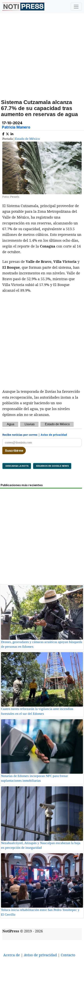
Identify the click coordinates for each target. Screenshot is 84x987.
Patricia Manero (16, 127)
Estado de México (27, 139)
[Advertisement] (42, 60)
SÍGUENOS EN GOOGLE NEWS (52, 466)
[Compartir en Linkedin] (12, 133)
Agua (10, 424)
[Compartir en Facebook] (3, 133)
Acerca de (11, 955)
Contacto (68, 955)
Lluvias (30, 424)
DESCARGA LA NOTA (17, 466)
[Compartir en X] (7, 133)
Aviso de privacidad (54, 435)
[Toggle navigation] (76, 6)
